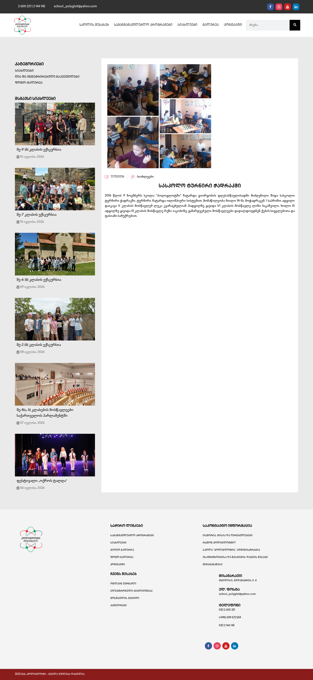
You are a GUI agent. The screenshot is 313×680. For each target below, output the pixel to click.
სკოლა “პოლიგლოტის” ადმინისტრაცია (231, 550)
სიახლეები (187, 25)
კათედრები (118, 605)
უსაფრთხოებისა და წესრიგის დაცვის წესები (235, 557)
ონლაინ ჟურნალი (123, 583)
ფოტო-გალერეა (29, 82)
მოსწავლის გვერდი (124, 598)
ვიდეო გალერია (122, 550)
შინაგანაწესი (213, 564)
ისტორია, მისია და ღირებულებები (228, 535)
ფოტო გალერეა (121, 557)
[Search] (295, 25)
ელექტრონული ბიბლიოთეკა (131, 591)
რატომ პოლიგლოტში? (219, 543)
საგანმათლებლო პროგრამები (132, 535)
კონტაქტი (233, 25)
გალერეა (210, 25)
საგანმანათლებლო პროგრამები (143, 25)
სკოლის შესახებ (94, 25)
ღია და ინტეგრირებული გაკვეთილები (47, 77)
